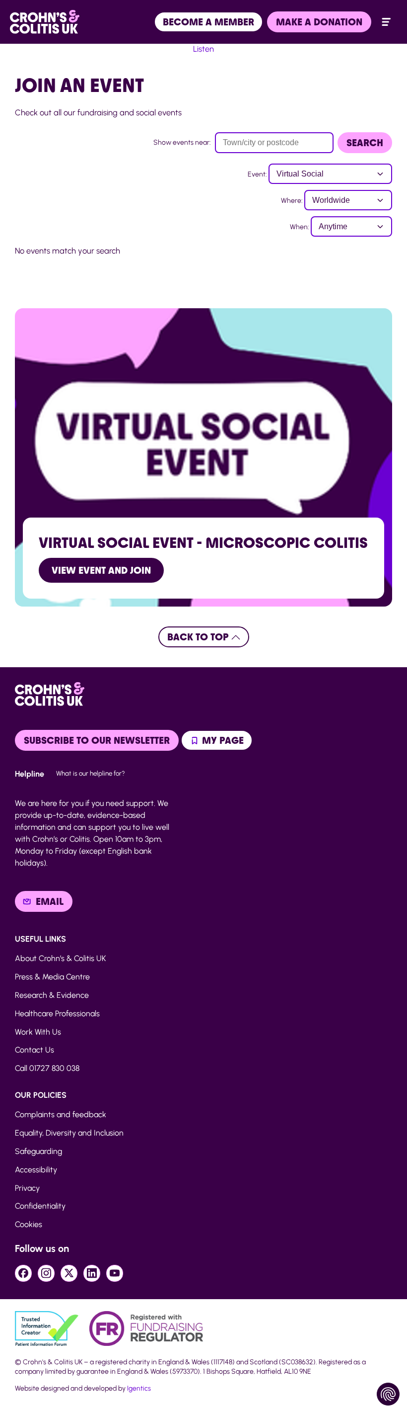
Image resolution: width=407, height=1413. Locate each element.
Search (364, 143)
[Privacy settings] (388, 1394)
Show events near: (182, 142)
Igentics (139, 1388)
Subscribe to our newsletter (97, 740)
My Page (222, 740)
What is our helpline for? (90, 773)
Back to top (199, 637)
